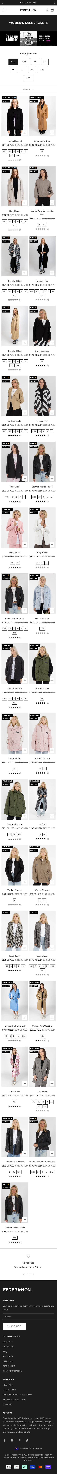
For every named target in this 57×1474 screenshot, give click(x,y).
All (13, 62)
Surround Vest (42, 688)
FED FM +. (8, 1385)
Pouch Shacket (15, 141)
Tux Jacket (42, 421)
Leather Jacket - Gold (15, 1227)
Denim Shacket (42, 618)
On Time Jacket (42, 351)
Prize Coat (15, 1091)
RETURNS (8, 1356)
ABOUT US (8, 1346)
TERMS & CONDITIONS (14, 1399)
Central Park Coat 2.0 (15, 1026)
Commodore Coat (42, 141)
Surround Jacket (42, 758)
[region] (28, 1262)
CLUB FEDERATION (12, 1371)
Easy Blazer (14, 552)
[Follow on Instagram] (12, 1440)
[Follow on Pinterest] (19, 1440)
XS (35, 62)
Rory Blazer (14, 211)
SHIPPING (8, 1361)
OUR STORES (9, 1390)
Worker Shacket (14, 890)
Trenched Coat (15, 281)
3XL (28, 78)
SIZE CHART (9, 1366)
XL (32, 70)
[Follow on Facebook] (4, 1440)
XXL (42, 70)
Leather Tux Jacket (15, 1161)
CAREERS (8, 1404)
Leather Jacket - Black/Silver (42, 1161)
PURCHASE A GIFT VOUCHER (17, 1394)
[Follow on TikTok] (27, 1440)
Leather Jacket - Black (42, 487)
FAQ (5, 1351)
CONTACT (8, 1341)
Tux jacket (14, 487)
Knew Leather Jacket (15, 618)
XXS (24, 62)
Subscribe (14, 1326)
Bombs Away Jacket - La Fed (42, 212)
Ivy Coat (42, 824)
